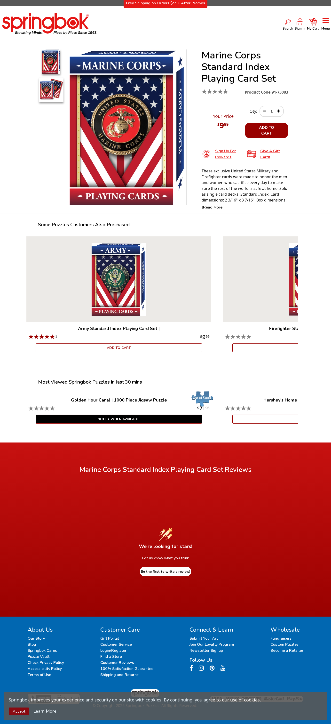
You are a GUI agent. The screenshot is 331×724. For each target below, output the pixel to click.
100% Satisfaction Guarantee (126, 668)
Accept (19, 711)
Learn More (44, 711)
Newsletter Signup (206, 650)
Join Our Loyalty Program (211, 644)
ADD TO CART (266, 130)
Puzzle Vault (38, 656)
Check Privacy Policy (46, 662)
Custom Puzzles (284, 644)
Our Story (36, 638)
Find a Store (111, 656)
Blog (32, 644)
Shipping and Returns (119, 674)
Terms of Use (39, 674)
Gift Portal (109, 638)
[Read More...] (214, 207)
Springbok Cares (42, 650)
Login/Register (113, 650)
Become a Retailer (286, 650)
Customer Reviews (117, 662)
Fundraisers (281, 638)
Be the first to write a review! (165, 571)
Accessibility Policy (45, 668)
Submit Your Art (203, 638)
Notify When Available (119, 419)
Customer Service (116, 644)
